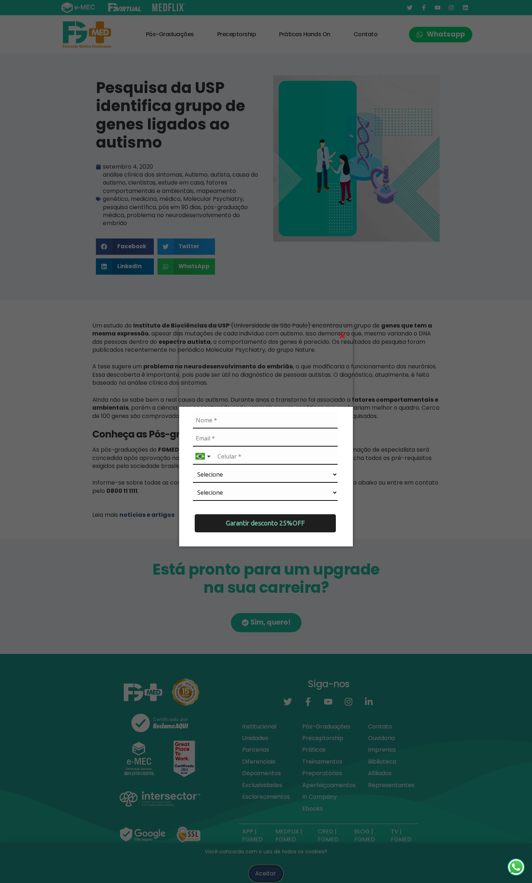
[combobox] (204, 456)
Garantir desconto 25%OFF (265, 523)
